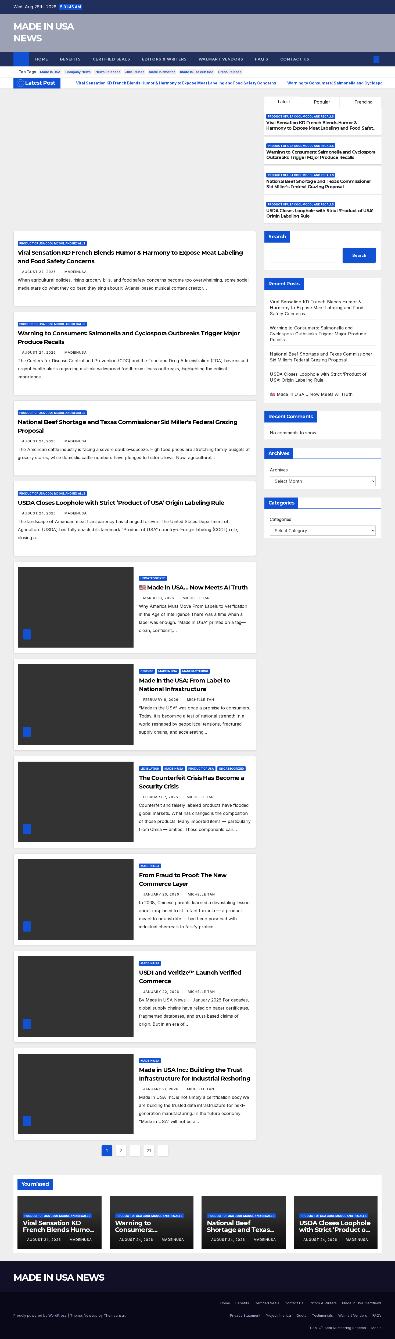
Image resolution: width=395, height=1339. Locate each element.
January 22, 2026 (161, 992)
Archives (279, 470)
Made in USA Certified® (362, 1303)
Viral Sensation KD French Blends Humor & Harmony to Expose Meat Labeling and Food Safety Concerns (320, 128)
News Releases (107, 72)
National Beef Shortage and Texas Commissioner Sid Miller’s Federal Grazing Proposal (318, 184)
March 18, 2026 (159, 598)
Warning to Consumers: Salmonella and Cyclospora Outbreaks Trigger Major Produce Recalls (320, 155)
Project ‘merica (278, 1315)
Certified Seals (111, 59)
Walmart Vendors (221, 59)
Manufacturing (195, 671)
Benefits (70, 59)
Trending (362, 102)
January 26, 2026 (161, 894)
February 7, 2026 (161, 797)
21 (148, 1150)
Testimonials (322, 1315)
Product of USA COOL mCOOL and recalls (301, 116)
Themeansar (114, 1315)
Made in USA (50, 72)
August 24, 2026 (39, 272)
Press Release (230, 72)
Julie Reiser (134, 72)
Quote (301, 1315)
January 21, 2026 (161, 1089)
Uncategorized (153, 578)
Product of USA (201, 768)
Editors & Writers (164, 59)
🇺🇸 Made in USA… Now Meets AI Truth (193, 587)
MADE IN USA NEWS (58, 1277)
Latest (284, 101)
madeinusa (75, 272)
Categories (280, 519)
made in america (162, 72)
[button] (367, 59)
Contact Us (295, 59)
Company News (78, 72)
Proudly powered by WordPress (40, 1315)
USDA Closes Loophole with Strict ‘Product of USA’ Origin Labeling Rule (121, 502)
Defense (147, 671)
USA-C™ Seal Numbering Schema (338, 1328)
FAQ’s (261, 59)
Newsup (91, 1315)
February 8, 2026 (161, 700)
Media (376, 1328)
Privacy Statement (245, 1315)
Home (41, 59)
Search (277, 237)
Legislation (150, 768)
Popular (321, 102)
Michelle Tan (196, 598)
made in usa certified (196, 72)
